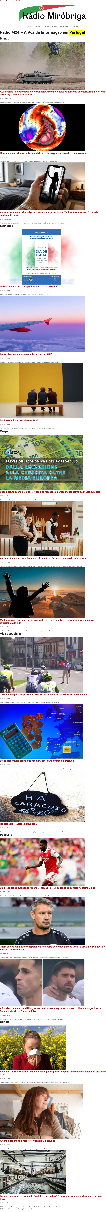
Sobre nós (3, 1)
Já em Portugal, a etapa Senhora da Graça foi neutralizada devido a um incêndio (44, 694)
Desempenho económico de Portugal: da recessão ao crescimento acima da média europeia (50, 491)
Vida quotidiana (64, 26)
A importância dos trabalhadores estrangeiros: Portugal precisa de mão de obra (43, 558)
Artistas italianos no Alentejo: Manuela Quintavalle (27, 1140)
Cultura (54, 26)
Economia (38, 26)
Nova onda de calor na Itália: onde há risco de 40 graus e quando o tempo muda (43, 153)
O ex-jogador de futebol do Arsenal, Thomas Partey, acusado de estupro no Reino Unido (47, 887)
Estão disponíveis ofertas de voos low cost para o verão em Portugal (37, 760)
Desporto (75, 26)
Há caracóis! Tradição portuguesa (18, 823)
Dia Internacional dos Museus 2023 (19, 420)
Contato (18, 1)
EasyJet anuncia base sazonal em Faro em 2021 (26, 354)
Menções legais (11, 1)
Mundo (30, 26)
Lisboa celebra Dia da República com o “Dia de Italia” (29, 286)
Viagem (47, 26)
